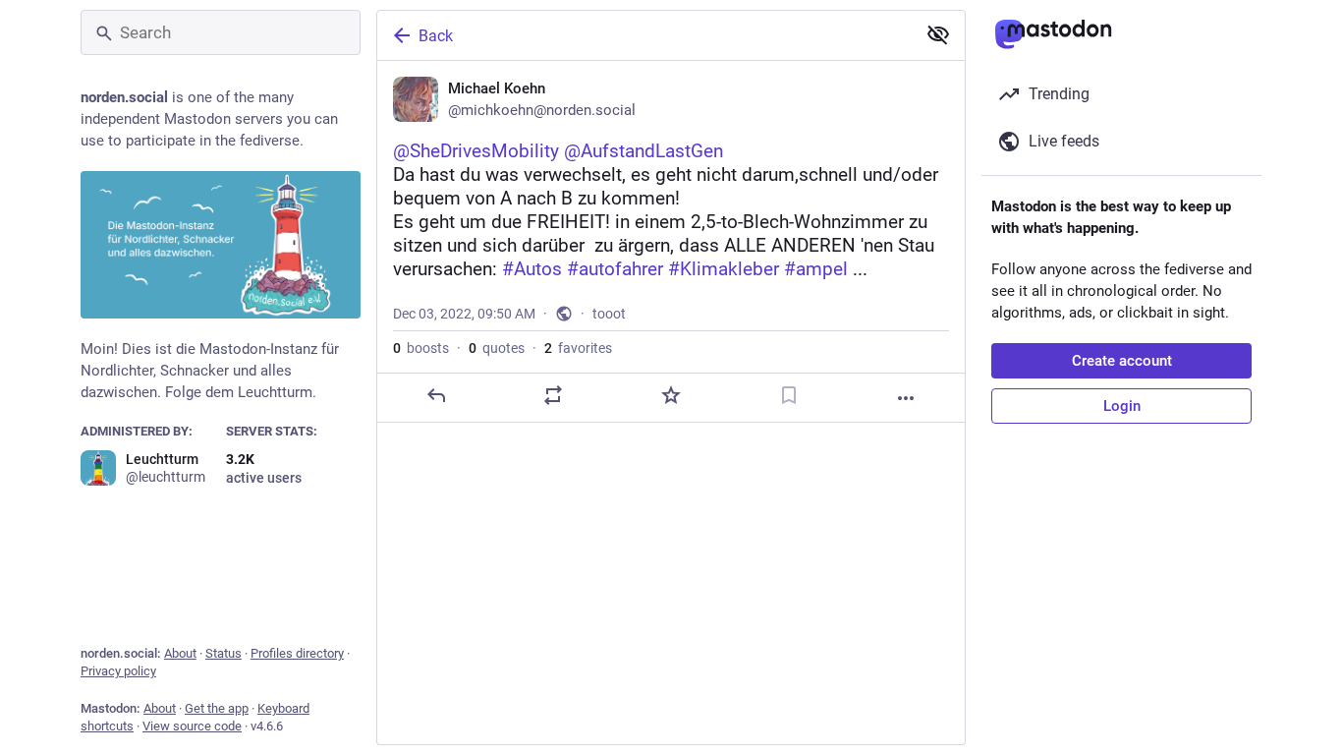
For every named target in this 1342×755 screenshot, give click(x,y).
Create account (1122, 361)
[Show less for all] (938, 34)
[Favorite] (671, 395)
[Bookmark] (789, 395)
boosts (421, 348)
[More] (906, 398)
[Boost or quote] (553, 395)
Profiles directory (297, 653)
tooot (609, 313)
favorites (578, 348)
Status (223, 653)
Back (436, 36)
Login (1122, 406)
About (180, 653)
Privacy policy (118, 671)
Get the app (217, 708)
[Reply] (436, 395)
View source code (192, 726)
